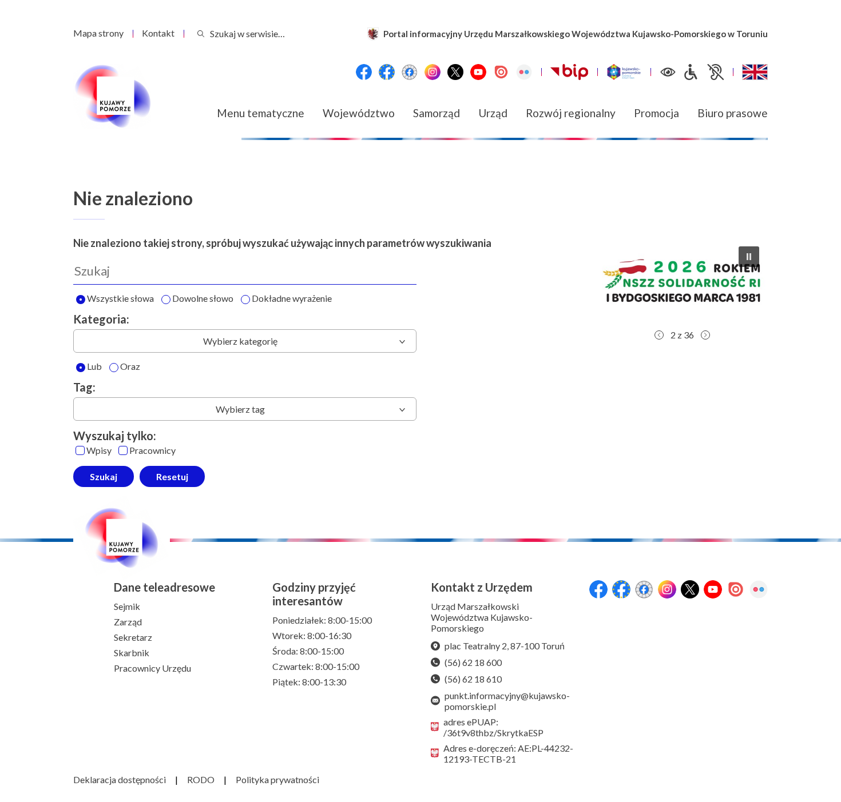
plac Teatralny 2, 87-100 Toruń (505, 645)
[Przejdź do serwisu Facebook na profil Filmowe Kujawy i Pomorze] (410, 72)
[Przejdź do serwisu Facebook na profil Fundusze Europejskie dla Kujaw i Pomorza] (387, 72)
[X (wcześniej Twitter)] (455, 72)
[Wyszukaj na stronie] (201, 33)
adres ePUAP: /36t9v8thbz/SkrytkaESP (493, 727)
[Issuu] (501, 72)
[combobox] (244, 341)
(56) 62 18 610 (473, 678)
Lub (94, 367)
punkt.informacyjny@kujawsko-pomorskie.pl (507, 701)
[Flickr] (524, 72)
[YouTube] (478, 72)
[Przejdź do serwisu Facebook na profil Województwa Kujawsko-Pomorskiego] (364, 72)
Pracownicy (152, 451)
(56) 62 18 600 (473, 662)
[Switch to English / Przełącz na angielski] (755, 72)
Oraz (130, 367)
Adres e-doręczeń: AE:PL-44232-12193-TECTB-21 (508, 753)
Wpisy (99, 451)
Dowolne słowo (202, 299)
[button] (682, 281)
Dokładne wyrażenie (292, 299)
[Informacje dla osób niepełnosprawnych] (703, 72)
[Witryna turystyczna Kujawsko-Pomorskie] (623, 72)
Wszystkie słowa (120, 299)
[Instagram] (433, 72)
